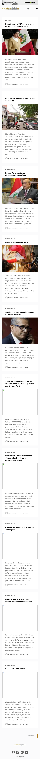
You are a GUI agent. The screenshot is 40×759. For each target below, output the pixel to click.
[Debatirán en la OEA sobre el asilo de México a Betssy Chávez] (20, 42)
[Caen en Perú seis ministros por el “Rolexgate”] (20, 546)
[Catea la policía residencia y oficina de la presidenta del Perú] (20, 618)
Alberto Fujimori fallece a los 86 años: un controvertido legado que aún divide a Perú (19, 384)
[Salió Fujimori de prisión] (20, 685)
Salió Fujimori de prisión (15, 669)
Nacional (8, 20)
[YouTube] (26, 752)
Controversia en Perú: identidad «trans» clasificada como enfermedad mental (18, 458)
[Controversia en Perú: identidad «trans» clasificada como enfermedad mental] (20, 476)
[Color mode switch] (28, 9)
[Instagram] (22, 752)
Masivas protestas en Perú (16, 242)
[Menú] (37, 9)
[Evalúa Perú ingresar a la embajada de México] (20, 117)
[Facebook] (13, 752)
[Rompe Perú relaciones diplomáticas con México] (20, 191)
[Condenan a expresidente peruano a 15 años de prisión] (20, 330)
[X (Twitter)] (17, 752)
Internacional (10, 95)
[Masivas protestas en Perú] (20, 258)
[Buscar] (32, 8)
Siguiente (31, 736)
